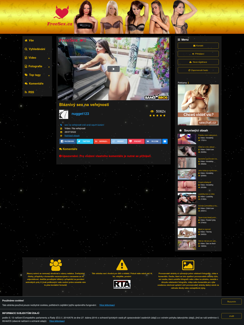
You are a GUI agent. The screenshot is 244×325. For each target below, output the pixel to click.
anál (88, 124)
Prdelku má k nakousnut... (208, 135)
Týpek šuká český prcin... (207, 217)
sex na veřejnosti (73, 124)
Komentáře (36, 83)
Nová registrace (200, 61)
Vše (31, 40)
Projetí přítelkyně (204, 182)
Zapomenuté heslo (199, 70)
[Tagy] (61, 125)
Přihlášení (199, 53)
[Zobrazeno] (152, 111)
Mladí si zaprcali (204, 229)
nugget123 (80, 113)
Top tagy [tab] (35, 75)
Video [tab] (32, 57)
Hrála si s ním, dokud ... (207, 147)
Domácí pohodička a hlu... (208, 205)
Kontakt (199, 45)
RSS (31, 92)
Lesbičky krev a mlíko (206, 194)
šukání (100, 124)
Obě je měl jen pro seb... (207, 241)
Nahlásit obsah (72, 135)
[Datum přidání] (61, 132)
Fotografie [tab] (35, 66)
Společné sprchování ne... (208, 158)
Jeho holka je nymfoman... (208, 170)
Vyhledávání (37, 49)
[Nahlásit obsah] (61, 135)
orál (84, 124)
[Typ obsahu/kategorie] (61, 128)
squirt (94, 124)
